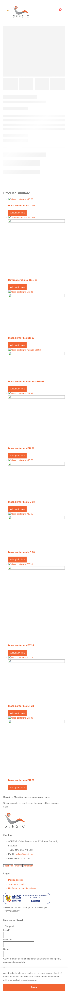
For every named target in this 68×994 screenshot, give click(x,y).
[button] (7, 11)
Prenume (7, 939)
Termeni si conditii (17, 884)
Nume (6, 949)
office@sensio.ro (24, 854)
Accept (34, 987)
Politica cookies (15, 880)
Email (6, 930)
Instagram (28, 866)
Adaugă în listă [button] (17, 212)
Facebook (8, 866)
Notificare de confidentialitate (22, 888)
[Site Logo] (21, 11)
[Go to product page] (36, 199)
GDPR (6, 959)
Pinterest (18, 866)
